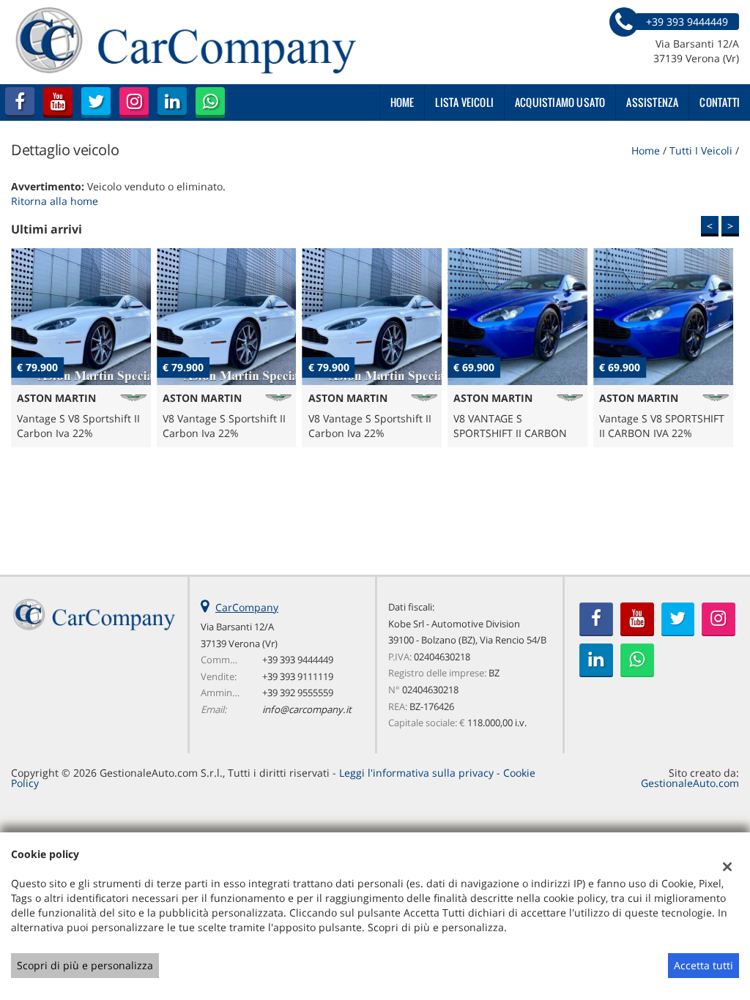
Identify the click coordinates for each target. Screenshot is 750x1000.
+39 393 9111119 (297, 676)
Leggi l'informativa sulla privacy (416, 773)
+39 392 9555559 (297, 692)
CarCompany (246, 607)
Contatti (719, 102)
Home (402, 102)
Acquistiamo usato (560, 102)
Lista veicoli (464, 102)
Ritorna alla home (54, 201)
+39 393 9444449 (297, 659)
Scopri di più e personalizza (85, 965)
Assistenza (652, 102)
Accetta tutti (703, 965)
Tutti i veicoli (700, 150)
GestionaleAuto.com (690, 783)
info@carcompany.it (307, 709)
